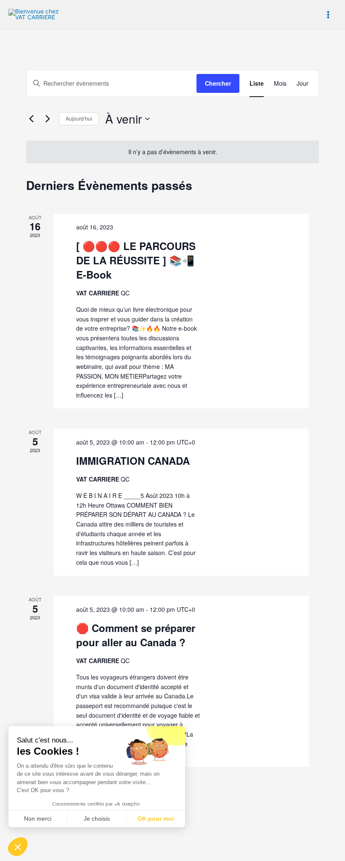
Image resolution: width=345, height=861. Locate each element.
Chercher (218, 83)
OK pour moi (156, 818)
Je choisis (97, 818)
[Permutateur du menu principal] (328, 14)
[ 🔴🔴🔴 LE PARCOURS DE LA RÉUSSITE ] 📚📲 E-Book (136, 260)
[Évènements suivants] (47, 119)
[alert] (172, 151)
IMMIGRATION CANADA (133, 460)
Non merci (37, 818)
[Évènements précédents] (31, 119)
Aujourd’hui (79, 118)
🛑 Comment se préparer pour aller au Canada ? (135, 635)
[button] (18, 847)
